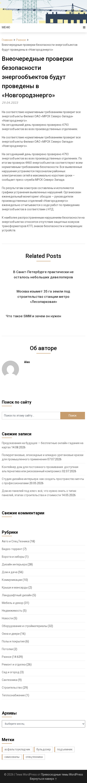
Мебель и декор (12, 603)
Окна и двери (11, 633)
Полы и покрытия (13, 641)
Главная (7, 40)
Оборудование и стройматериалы (24, 626)
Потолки (7, 649)
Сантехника (9, 680)
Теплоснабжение (13, 695)
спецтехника (34, 756)
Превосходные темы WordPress (62, 774)
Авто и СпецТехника (15, 541)
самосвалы (11, 756)
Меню (6, 27)
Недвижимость (12, 610)
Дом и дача (9, 572)
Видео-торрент (12, 549)
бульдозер (43, 749)
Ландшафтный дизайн (17, 595)
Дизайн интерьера (14, 564)
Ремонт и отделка (14, 664)
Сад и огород (10, 672)
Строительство (12, 687)
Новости (7, 618)
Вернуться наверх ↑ (43, 778)
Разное (21, 40)
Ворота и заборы (13, 556)
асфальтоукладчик (17, 749)
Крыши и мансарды (15, 587)
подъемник (64, 749)
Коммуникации (12, 579)
